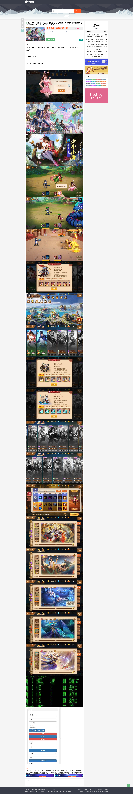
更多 (105, 31)
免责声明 (96, 789)
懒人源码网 (80, 789)
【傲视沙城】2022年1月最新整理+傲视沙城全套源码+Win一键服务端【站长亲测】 (95, 46)
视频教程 (60, 2)
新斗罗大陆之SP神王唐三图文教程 (45, 770)
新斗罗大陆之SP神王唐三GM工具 (60, 770)
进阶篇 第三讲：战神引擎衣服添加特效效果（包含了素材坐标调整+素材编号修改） (95, 39)
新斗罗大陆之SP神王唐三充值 (74, 770)
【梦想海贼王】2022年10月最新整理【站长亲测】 (95, 54)
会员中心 (76, 2)
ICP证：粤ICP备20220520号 (102, 791)
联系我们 (101, 789)
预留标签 (89, 79)
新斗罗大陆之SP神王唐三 (32, 770)
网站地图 (106, 789)
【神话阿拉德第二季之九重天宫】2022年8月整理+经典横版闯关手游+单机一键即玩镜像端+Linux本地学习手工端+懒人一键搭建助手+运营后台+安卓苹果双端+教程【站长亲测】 (95, 44)
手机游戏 (45, 2)
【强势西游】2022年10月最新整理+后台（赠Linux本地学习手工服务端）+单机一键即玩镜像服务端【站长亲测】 (95, 56)
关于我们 (84, 2)
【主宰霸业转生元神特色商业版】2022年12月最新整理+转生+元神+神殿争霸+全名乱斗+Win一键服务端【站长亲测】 (95, 41)
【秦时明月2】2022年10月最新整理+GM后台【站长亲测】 (95, 51)
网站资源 (53, 2)
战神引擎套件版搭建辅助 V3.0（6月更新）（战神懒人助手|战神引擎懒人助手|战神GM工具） (95, 34)
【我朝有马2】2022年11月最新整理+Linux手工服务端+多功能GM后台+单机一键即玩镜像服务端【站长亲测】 (95, 49)
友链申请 (86, 789)
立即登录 (51, 39)
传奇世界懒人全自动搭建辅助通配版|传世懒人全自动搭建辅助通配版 (95, 36)
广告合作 (91, 789)
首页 (38, 2)
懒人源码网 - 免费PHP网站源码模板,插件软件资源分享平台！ (29, 2)
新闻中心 (68, 2)
